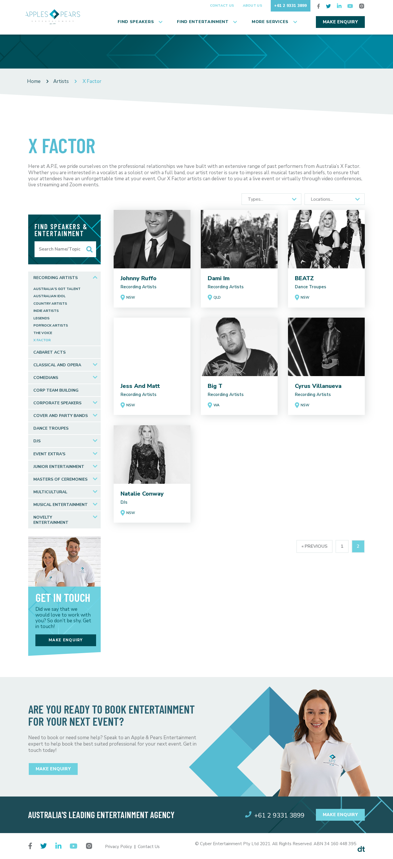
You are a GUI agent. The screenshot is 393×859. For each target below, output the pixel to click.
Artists (61, 81)
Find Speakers (136, 21)
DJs (37, 441)
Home (34, 81)
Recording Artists (55, 277)
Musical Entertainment (60, 504)
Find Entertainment (203, 21)
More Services (270, 21)
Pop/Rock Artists (50, 325)
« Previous (314, 546)
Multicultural (50, 492)
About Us (252, 5)
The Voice (42, 333)
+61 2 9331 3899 (290, 5)
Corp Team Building (56, 390)
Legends (41, 318)
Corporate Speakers (57, 403)
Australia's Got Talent (57, 289)
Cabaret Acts (49, 352)
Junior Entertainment (58, 466)
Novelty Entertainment (50, 520)
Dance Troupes (50, 428)
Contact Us (222, 5)
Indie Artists (46, 311)
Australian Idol (49, 296)
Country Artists (50, 303)
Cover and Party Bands (60, 415)
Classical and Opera (57, 365)
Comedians (45, 377)
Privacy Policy (118, 846)
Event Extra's (49, 454)
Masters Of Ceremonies (60, 479)
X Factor (42, 340)
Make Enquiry (340, 22)
